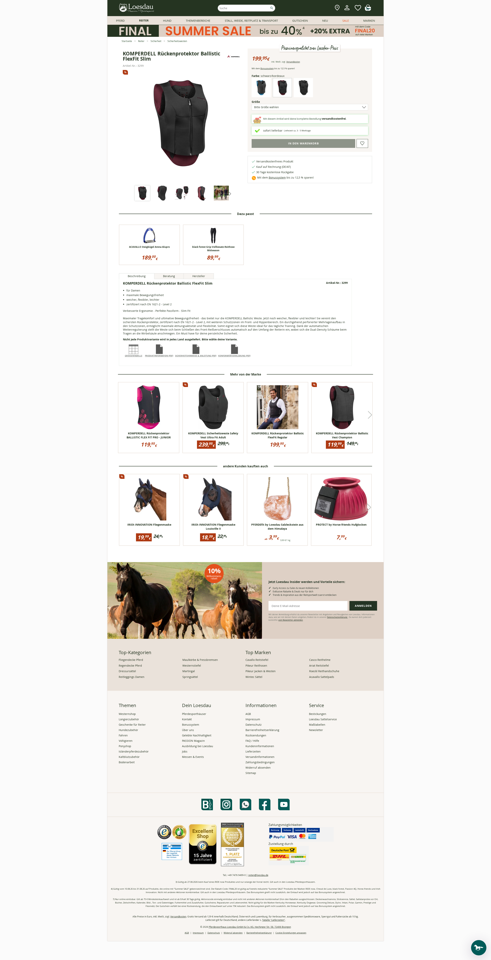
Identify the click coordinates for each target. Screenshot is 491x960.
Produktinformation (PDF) (159, 355)
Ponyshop (125, 746)
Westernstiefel (191, 665)
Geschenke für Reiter (132, 724)
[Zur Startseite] (136, 8)
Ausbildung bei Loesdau (197, 746)
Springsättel (190, 677)
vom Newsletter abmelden (290, 620)
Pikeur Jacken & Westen (261, 671)
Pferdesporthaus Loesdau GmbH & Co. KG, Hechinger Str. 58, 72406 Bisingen (250, 926)
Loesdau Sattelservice (323, 719)
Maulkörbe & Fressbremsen (200, 660)
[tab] (142, 193)
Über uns (188, 730)
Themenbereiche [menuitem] (198, 20)
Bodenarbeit (127, 762)
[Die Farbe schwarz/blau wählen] (261, 94)
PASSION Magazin (193, 741)
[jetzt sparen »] (245, 35)
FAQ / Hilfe (252, 741)
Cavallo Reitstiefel (257, 660)
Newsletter (316, 730)
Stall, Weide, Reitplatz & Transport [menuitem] (251, 20)
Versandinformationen (260, 757)
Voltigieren (126, 741)
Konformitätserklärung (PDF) (234, 355)
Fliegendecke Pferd (131, 660)
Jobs (184, 751)
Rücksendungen (256, 735)
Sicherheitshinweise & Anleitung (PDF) (195, 355)
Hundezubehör (128, 730)
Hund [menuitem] (167, 20)
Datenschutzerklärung (337, 617)
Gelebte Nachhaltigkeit (196, 735)
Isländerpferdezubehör (134, 751)
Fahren (123, 735)
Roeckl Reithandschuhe (324, 671)
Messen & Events (193, 757)
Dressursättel (127, 671)
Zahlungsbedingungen (260, 762)
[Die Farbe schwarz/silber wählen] (303, 94)
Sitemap (251, 773)
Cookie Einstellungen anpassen (290, 932)
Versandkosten (293, 62)
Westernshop (127, 714)
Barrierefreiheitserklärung (262, 730)
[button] (229, 193)
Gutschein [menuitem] (300, 20)
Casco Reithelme (319, 660)
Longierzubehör (129, 719)
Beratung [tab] (169, 276)
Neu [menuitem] (325, 20)
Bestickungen (317, 714)
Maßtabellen (317, 724)
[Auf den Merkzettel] (362, 143)
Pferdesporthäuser (194, 714)
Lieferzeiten (253, 751)
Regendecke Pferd (130, 665)
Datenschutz (254, 724)
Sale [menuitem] (345, 20)
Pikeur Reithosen (256, 665)
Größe (262, 102)
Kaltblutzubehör (129, 757)
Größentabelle (133, 355)
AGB (248, 714)
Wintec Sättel (254, 677)
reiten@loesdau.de (258, 875)
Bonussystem (267, 68)
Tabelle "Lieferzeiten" (273, 919)
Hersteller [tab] (198, 276)
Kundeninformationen (260, 746)
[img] (368, 10)
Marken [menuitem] (369, 20)
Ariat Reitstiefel (319, 665)
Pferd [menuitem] (120, 20)
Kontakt (187, 719)
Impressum (253, 719)
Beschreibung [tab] (137, 276)
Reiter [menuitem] (144, 20)
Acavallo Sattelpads (321, 677)
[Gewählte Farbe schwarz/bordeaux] (282, 94)
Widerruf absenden (258, 767)
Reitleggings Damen (131, 677)
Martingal (188, 671)
